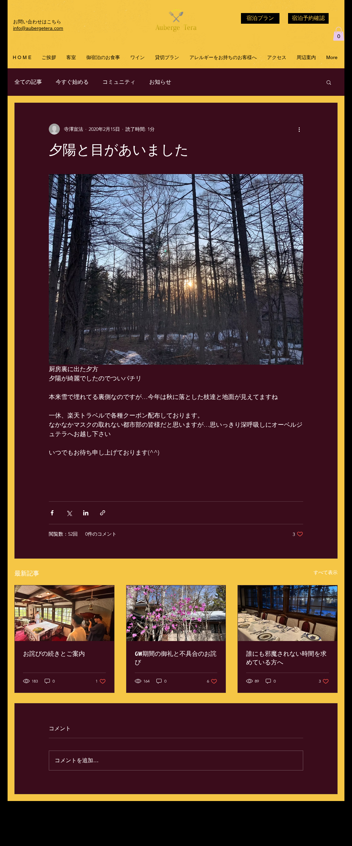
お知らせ (160, 82)
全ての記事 (28, 82)
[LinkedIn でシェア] (85, 513)
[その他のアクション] (299, 129)
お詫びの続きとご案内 (54, 653)
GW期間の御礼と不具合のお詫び (176, 657)
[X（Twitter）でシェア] (69, 513)
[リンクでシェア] (102, 513)
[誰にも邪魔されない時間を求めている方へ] (287, 613)
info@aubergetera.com (38, 28)
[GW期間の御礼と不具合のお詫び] (176, 613)
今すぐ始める (72, 82)
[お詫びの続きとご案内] (64, 613)
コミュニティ (118, 82)
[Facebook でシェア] (52, 513)
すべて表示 (326, 572)
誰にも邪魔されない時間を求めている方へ (286, 657)
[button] (338, 34)
